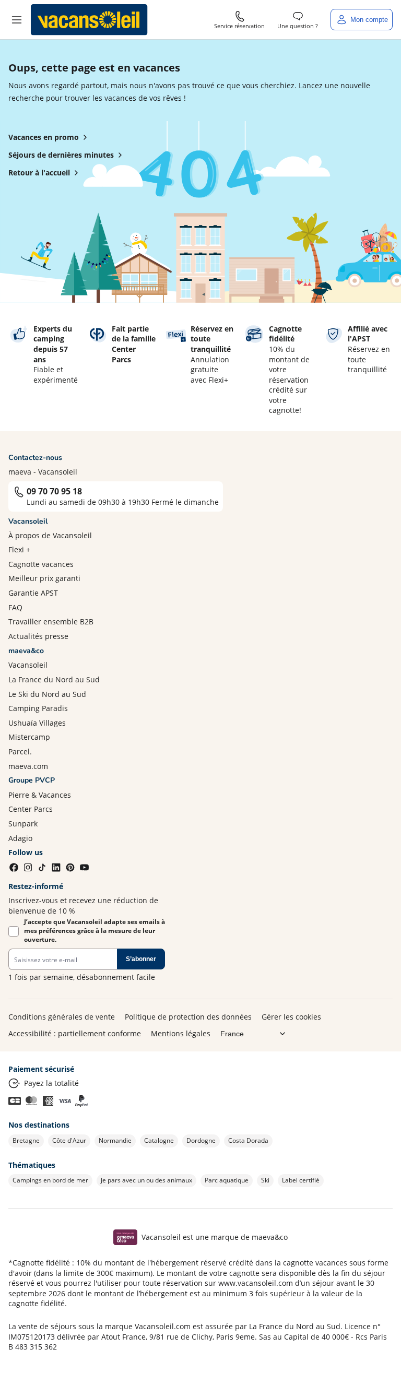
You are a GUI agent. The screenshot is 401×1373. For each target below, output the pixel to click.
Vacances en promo (43, 137)
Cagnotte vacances (41, 564)
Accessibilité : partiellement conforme (74, 1033)
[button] (16, 19)
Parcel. (20, 751)
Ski (265, 1180)
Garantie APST (33, 593)
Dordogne (201, 1140)
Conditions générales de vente (61, 1017)
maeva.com (28, 766)
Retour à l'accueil (39, 172)
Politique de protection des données (188, 1017)
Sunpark (23, 823)
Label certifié (301, 1180)
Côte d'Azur (69, 1140)
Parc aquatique (227, 1180)
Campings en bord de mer (50, 1180)
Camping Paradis (38, 708)
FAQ (15, 607)
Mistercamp (29, 737)
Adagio (20, 838)
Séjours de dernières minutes (61, 155)
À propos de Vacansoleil (50, 535)
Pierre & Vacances (39, 795)
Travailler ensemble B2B (50, 621)
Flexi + (19, 549)
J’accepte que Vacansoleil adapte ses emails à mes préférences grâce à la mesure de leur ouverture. (94, 931)
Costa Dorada (248, 1140)
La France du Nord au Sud (54, 679)
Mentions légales (180, 1033)
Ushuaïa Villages (37, 723)
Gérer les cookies (291, 1017)
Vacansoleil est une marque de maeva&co (214, 1237)
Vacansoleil (28, 665)
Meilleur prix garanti (44, 578)
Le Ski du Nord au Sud (47, 694)
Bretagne (26, 1140)
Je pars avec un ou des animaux (146, 1180)
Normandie (115, 1140)
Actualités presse (38, 636)
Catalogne (159, 1140)
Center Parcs (30, 809)
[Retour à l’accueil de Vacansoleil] (89, 19)
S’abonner (141, 959)
